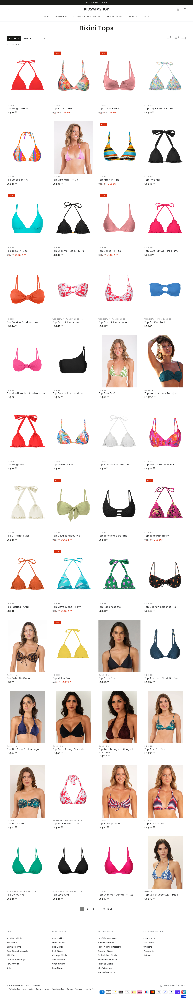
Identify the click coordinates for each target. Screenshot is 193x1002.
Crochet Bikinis (105, 951)
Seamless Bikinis (106, 942)
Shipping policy (58, 989)
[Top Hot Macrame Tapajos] (165, 361)
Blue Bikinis (57, 968)
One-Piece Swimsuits (17, 951)
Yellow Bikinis (58, 959)
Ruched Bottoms (106, 972)
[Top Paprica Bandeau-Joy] (28, 290)
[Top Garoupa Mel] (165, 791)
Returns (148, 955)
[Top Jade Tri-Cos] (28, 219)
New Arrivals (13, 963)
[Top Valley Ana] (28, 862)
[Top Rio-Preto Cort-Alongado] (28, 717)
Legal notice (90, 989)
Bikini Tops (12, 942)
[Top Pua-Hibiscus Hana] (119, 290)
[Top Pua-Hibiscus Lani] (74, 290)
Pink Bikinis (57, 951)
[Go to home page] (96, 9)
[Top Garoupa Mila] (119, 791)
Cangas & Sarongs (16, 959)
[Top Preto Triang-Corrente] (74, 717)
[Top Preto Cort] (119, 646)
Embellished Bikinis (107, 955)
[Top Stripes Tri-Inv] (28, 147)
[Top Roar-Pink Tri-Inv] (165, 503)
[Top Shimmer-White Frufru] (119, 432)
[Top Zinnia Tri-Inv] (74, 432)
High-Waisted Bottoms (109, 946)
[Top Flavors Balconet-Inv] (165, 432)
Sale (9, 968)
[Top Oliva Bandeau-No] (74, 503)
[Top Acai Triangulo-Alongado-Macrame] (119, 717)
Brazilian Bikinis (14, 938)
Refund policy (14, 989)
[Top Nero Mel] (165, 147)
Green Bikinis (58, 963)
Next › (110, 909)
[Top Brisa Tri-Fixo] (165, 717)
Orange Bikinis (59, 955)
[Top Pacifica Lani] (165, 290)
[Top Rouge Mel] (28, 432)
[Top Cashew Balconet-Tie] (165, 575)
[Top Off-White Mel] (28, 503)
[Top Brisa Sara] (28, 791)
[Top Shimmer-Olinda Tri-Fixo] (119, 862)
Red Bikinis (57, 946)
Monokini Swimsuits (107, 959)
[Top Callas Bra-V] (119, 76)
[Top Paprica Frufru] (28, 575)
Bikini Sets (12, 955)
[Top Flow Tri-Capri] (119, 361)
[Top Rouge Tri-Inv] (28, 76)
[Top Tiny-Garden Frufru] (165, 76)
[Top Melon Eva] (74, 646)
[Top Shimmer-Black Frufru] (74, 219)
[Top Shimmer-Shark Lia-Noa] (165, 646)
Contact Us (149, 938)
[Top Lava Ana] (74, 862)
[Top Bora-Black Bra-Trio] (119, 503)
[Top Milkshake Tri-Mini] (74, 147)
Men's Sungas (105, 968)
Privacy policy (28, 989)
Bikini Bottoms (14, 946)
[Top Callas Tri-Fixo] (119, 219)
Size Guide (149, 942)
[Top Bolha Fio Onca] (28, 646)
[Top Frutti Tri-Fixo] (74, 76)
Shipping (148, 946)
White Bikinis (58, 942)
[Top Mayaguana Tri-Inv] (74, 575)
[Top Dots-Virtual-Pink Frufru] (165, 219)
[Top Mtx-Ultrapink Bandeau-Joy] (28, 361)
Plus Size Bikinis (105, 963)
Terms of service (42, 989)
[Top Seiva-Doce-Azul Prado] (165, 862)
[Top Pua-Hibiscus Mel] (74, 791)
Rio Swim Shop (19, 985)
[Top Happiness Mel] (119, 575)
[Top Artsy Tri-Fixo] (119, 147)
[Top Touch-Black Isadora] (74, 361)
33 (104, 909)
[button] (8, 9)
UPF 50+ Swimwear (107, 938)
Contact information (75, 989)
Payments (149, 951)
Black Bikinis (58, 938)
